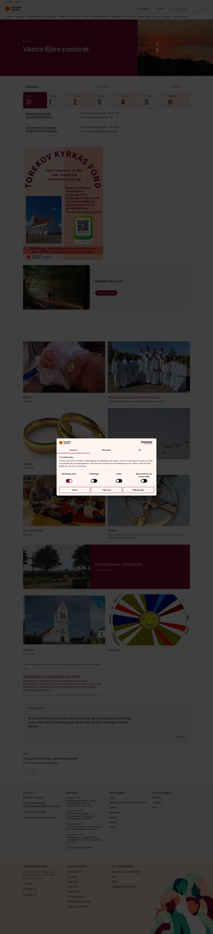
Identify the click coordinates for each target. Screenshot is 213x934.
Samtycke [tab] (73, 450)
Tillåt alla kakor (138, 490)
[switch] (94, 481)
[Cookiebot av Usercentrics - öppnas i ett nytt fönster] (144, 442)
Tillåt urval (107, 490)
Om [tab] (139, 450)
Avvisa (74, 490)
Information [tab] (106, 450)
